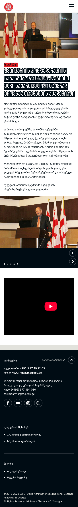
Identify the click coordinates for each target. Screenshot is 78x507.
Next (72, 261)
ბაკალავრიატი (17, 471)
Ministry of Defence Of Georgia (44, 501)
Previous (72, 253)
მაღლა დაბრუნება (53, 360)
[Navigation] (71, 6)
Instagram (28, 403)
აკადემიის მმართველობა (24, 434)
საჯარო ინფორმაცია (21, 441)
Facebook (8, 403)
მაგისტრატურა (17, 477)
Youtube (18, 403)
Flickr (38, 403)
